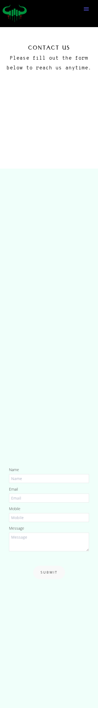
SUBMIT (49, 572)
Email (13, 489)
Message (16, 528)
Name (14, 469)
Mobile (14, 508)
